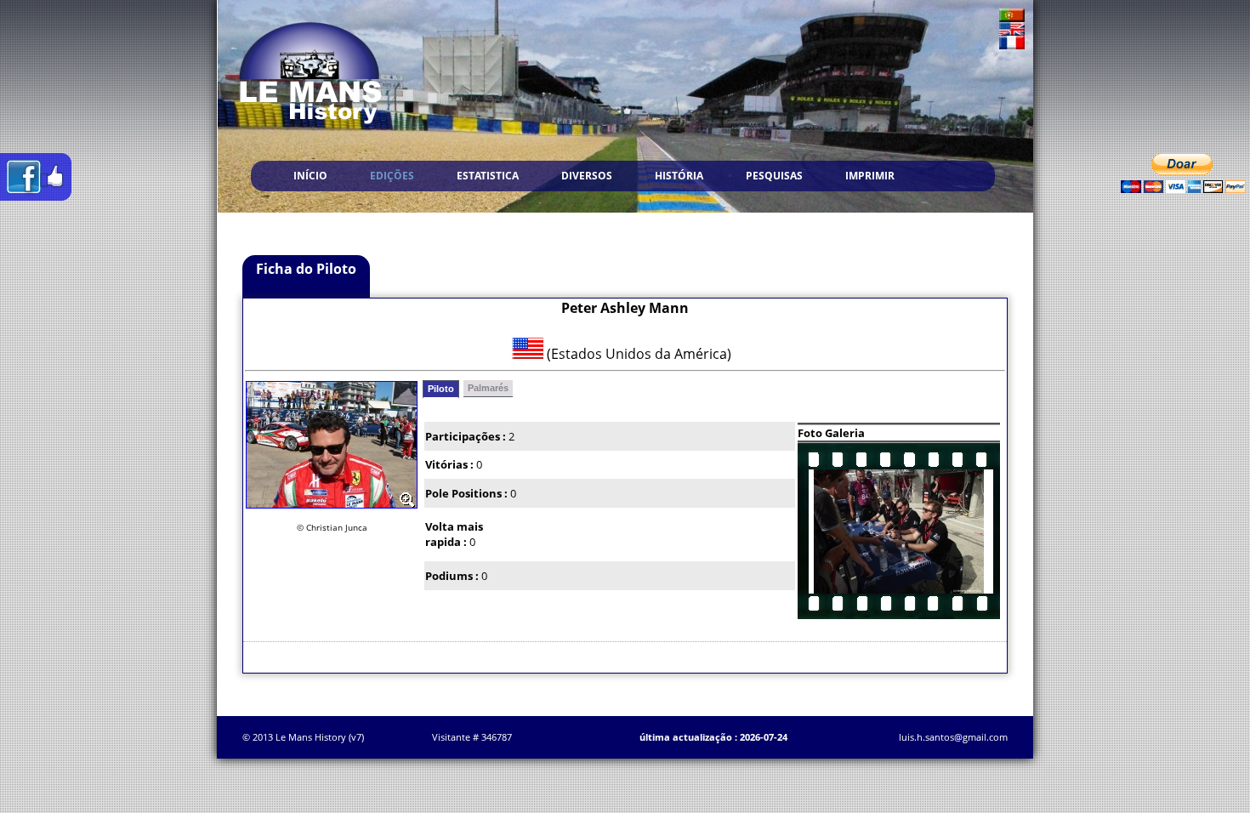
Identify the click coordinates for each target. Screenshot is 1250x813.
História (679, 175)
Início (310, 175)
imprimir (870, 175)
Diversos (586, 175)
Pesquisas (774, 175)
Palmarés (488, 388)
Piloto (441, 389)
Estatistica (488, 175)
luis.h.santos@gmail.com (953, 737)
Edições (392, 175)
